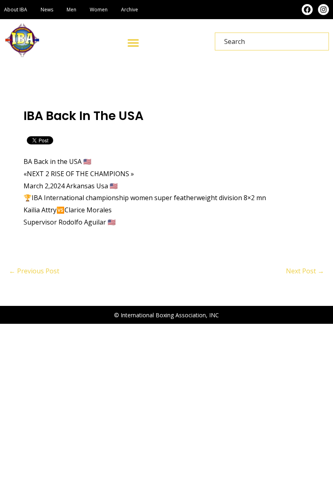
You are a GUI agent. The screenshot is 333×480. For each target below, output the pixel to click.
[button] (133, 42)
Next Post (305, 270)
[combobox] (272, 41)
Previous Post (34, 270)
